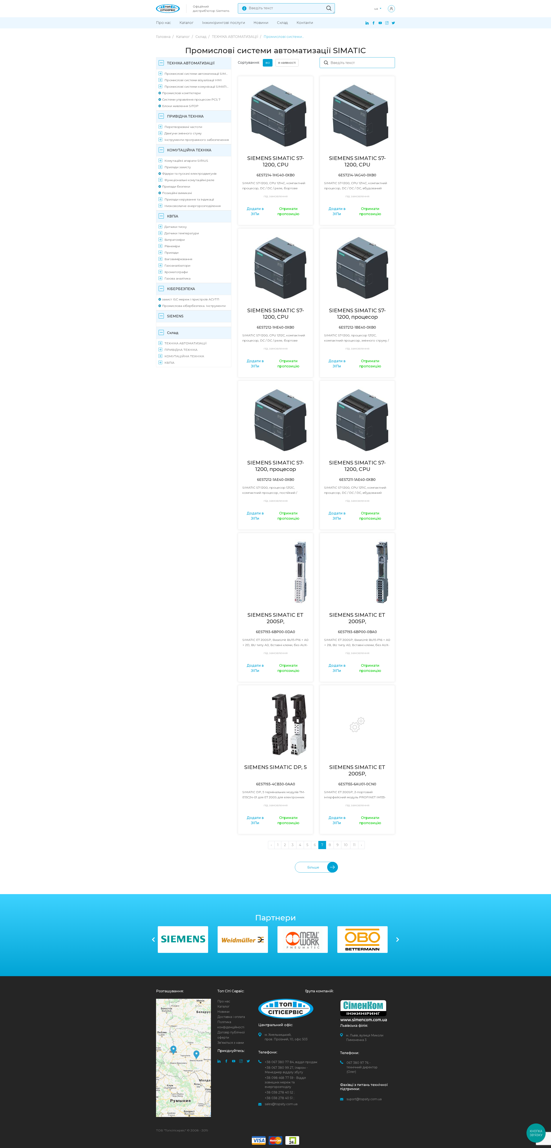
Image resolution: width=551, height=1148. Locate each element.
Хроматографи (176, 272)
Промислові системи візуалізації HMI (193, 80)
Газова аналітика (177, 278)
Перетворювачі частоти (183, 127)
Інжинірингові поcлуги (223, 23)
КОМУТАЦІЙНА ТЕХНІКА (189, 150)
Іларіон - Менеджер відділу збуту (286, 1070)
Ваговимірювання (178, 259)
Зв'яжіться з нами (230, 1043)
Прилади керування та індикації (189, 199)
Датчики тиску (175, 227)
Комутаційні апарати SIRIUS (186, 161)
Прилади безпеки (176, 186)
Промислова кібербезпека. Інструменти (194, 306)
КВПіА (172, 216)
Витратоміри (174, 240)
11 (354, 845)
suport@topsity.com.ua (364, 1099)
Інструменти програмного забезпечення (196, 140)
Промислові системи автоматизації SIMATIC (197, 74)
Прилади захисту (177, 167)
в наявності (287, 63)
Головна (163, 37)
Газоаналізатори (177, 265)
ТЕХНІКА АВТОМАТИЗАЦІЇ (235, 37)
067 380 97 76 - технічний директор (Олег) (362, 1067)
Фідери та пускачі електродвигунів (189, 174)
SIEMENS (175, 316)
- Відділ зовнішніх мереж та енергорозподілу (285, 1082)
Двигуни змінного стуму (183, 133)
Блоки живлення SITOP (180, 106)
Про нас (163, 23)
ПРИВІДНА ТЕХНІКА (185, 116)
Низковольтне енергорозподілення (192, 206)
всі (268, 63)
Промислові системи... (284, 37)
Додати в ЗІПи (255, 211)
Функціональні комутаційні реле (189, 180)
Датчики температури (181, 233)
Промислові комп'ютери (181, 93)
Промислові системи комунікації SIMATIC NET (197, 87)
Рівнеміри (172, 246)
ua (376, 9)
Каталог (186, 23)
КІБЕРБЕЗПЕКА (181, 289)
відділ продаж (291, 1062)
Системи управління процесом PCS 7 (191, 99)
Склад (282, 23)
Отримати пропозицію (288, 211)
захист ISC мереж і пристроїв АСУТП (190, 299)
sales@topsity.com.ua (281, 1104)
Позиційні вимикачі (177, 193)
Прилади (171, 253)
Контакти (305, 23)
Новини (261, 23)
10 (346, 845)
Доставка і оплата (231, 1017)
